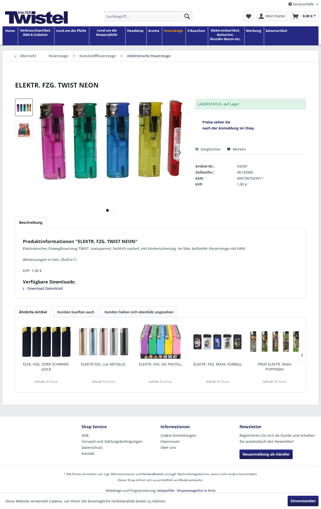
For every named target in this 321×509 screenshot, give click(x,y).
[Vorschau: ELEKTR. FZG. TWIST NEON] (24, 107)
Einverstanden (303, 500)
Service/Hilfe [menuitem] (303, 4)
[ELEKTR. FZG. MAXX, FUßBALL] (218, 341)
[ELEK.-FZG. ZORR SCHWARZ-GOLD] (46, 341)
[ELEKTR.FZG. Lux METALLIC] (103, 341)
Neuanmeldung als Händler (266, 454)
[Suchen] (187, 16)
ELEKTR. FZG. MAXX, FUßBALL (217, 364)
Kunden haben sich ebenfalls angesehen (139, 312)
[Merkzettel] (248, 16)
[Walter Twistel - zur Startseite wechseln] (36, 17)
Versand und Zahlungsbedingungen (112, 441)
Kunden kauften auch (75, 312)
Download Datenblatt (44, 288)
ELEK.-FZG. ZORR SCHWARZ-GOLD (46, 367)
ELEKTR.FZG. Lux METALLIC (103, 364)
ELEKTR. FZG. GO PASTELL (160, 364)
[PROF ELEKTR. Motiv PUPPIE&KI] (274, 341)
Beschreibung (30, 222)
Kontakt (88, 453)
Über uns (168, 447)
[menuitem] (148, 16)
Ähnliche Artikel (33, 312)
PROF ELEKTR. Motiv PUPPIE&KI (274, 367)
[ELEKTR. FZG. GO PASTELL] (160, 341)
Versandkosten (153, 474)
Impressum (170, 441)
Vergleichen (210, 149)
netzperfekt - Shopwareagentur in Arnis (186, 490)
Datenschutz (92, 447)
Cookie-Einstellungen (178, 435)
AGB (85, 435)
